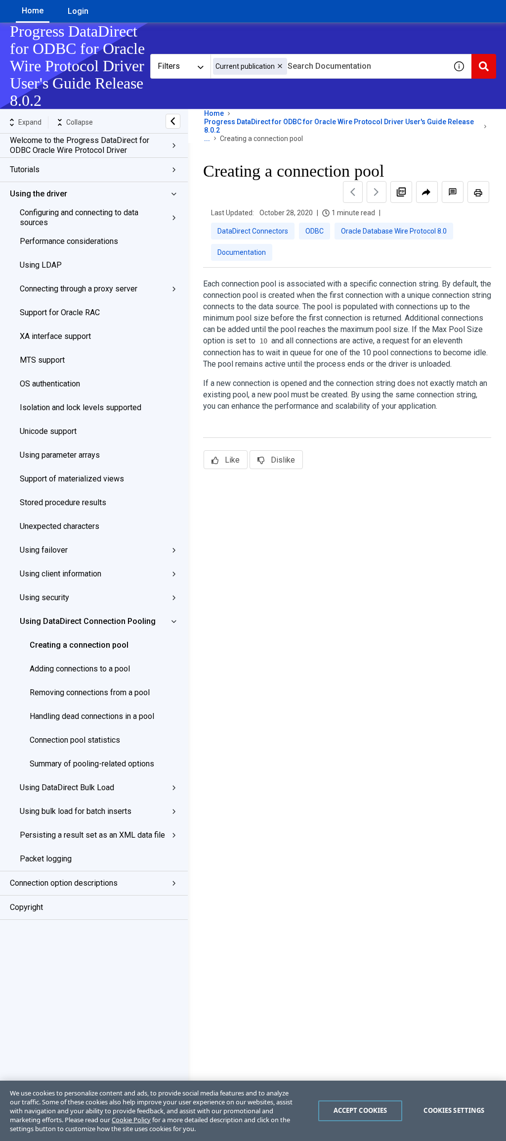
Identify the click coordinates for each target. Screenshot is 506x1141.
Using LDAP (41, 265)
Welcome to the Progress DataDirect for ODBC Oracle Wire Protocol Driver (79, 145)
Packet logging (46, 858)
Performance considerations (69, 241)
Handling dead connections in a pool (92, 716)
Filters (169, 66)
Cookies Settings (453, 1110)
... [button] (207, 139)
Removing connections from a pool (90, 692)
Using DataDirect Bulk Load (67, 787)
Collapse (79, 122)
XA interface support (55, 336)
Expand (30, 122)
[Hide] (173, 121)
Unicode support (48, 431)
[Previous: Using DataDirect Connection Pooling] (353, 192)
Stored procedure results (63, 502)
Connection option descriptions (64, 883)
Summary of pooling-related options (92, 763)
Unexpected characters (59, 526)
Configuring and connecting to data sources (79, 217)
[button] (280, 66)
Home (32, 10)
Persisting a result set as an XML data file (92, 835)
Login (78, 11)
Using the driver (38, 193)
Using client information (60, 573)
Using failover (44, 550)
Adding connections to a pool (80, 668)
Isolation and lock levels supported (80, 407)
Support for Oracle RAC (60, 312)
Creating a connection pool (79, 645)
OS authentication (50, 383)
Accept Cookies (360, 1110)
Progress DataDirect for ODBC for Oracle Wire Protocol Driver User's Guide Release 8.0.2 (339, 126)
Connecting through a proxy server (78, 288)
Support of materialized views (72, 478)
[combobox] (329, 66)
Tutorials (25, 169)
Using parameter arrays (60, 455)
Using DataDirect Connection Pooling (88, 621)
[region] (253, 1111)
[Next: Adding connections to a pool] (376, 192)
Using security (44, 597)
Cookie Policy (131, 1119)
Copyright (26, 907)
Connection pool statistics (75, 740)
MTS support (42, 360)
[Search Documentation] (483, 66)
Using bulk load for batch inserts (75, 811)
